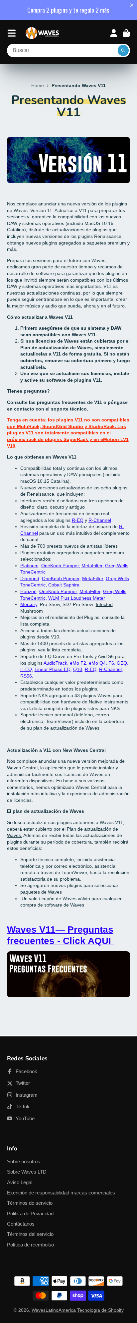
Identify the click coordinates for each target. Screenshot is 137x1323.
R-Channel (99, 520)
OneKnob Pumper (60, 565)
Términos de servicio (30, 1203)
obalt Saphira (65, 584)
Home (37, 85)
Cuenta (114, 33)
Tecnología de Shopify (100, 1310)
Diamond (29, 578)
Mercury (28, 604)
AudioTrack (55, 663)
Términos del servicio (30, 1234)
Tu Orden (126, 33)
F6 (111, 663)
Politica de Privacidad (30, 1213)
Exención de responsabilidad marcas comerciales (61, 1192)
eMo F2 (78, 663)
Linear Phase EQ (52, 669)
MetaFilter (92, 578)
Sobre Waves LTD (27, 1172)
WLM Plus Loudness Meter (76, 598)
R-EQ (77, 520)
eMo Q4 (97, 663)
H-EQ (26, 669)
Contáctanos (21, 1224)
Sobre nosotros (23, 1161)
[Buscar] (123, 50)
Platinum (29, 565)
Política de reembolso (30, 1244)
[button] (133, 5)
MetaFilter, (92, 565)
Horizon (28, 591)
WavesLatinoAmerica (54, 1310)
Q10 (77, 669)
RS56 (26, 676)
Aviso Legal (19, 1182)
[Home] (42, 33)
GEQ (122, 663)
